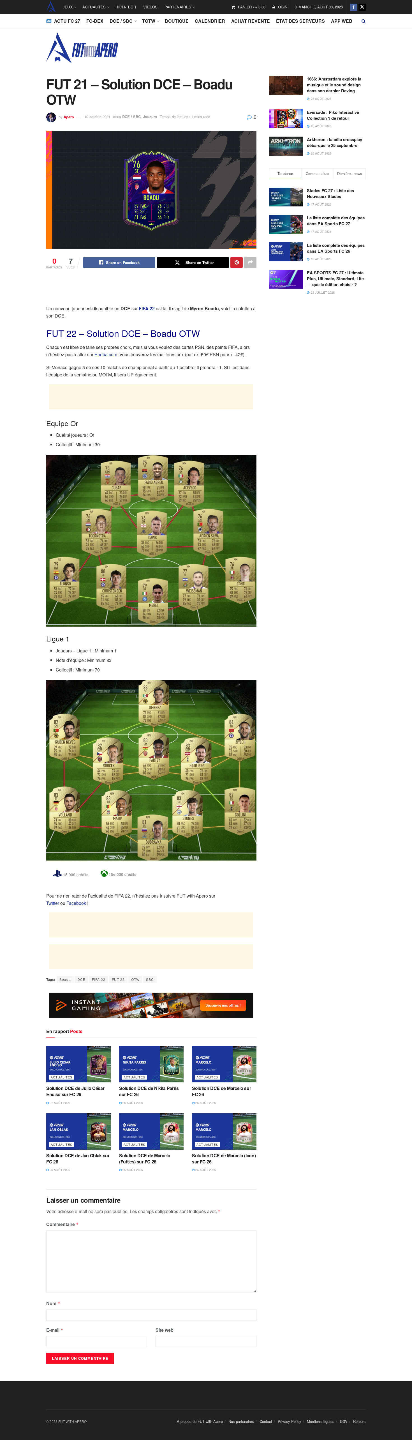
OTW (135, 979)
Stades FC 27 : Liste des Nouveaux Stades (330, 193)
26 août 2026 (132, 1102)
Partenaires (178, 7)
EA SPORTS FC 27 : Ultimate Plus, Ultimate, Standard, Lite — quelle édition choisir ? (335, 278)
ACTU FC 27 (67, 21)
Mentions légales (320, 1421)
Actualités (94, 7)
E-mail (54, 1330)
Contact (266, 1421)
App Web (341, 21)
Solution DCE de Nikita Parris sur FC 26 (149, 1091)
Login (281, 7)
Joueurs (150, 116)
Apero (69, 116)
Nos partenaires (241, 1421)
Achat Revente (250, 21)
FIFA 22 (98, 979)
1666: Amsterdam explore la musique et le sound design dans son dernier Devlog (334, 85)
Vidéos (150, 7)
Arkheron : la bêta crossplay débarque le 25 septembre (334, 142)
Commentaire (62, 1224)
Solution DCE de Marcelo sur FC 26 (221, 1091)
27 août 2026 (59, 1102)
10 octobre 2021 (97, 116)
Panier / (251, 7)
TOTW (148, 21)
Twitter (52, 903)
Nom (53, 1303)
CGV (344, 1421)
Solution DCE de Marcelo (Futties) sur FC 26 (144, 1158)
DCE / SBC (121, 21)
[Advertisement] (151, 290)
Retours (359, 1421)
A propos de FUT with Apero (200, 1421)
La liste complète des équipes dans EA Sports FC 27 (336, 221)
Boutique (177, 21)
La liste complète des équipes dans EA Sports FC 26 (336, 248)
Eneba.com (105, 354)
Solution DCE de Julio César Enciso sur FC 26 (75, 1091)
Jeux (68, 7)
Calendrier (210, 21)
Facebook (76, 903)
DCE (81, 979)
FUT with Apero (51, 7)
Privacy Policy (289, 1421)
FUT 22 (118, 979)
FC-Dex (94, 21)
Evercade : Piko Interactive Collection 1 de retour (333, 115)
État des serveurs (300, 21)
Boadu (65, 979)
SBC (150, 979)
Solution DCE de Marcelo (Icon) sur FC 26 (224, 1158)
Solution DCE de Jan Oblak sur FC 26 (78, 1158)
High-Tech (125, 7)
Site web (164, 1330)
